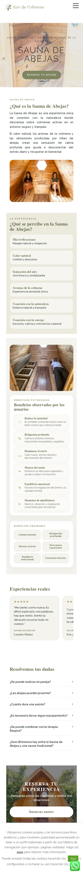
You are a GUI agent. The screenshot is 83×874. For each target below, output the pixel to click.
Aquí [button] (73, 858)
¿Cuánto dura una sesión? (27, 704)
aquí (20, 852)
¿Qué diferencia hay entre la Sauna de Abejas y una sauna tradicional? (36, 743)
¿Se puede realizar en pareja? (30, 681)
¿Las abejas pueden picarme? (30, 693)
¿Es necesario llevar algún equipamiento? (38, 715)
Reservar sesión (41, 812)
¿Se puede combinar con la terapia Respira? (34, 728)
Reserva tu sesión (41, 74)
